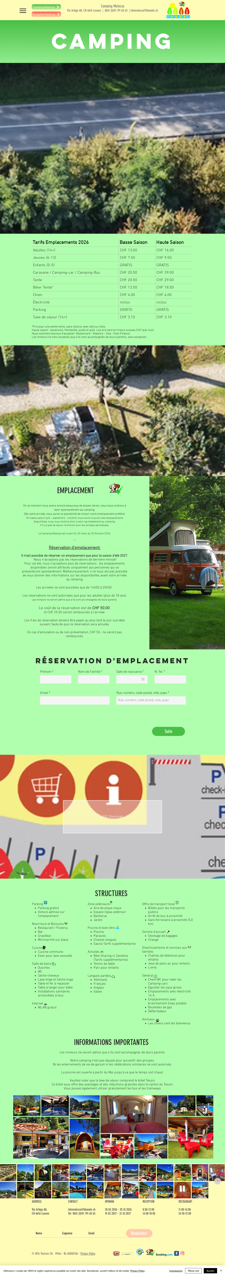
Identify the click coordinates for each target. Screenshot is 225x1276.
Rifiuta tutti (193, 1270)
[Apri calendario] (143, 679)
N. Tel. (159, 672)
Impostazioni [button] (176, 1270)
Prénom (45, 672)
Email (44, 693)
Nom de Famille (89, 672)
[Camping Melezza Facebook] (176, 1253)
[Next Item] (208, 1127)
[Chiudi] (221, 1270)
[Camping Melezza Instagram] (182, 1253)
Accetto (210, 1270)
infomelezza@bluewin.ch (144, 10)
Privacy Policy (88, 1254)
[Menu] (23, 11)
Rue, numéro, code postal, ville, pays (141, 693)
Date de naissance (131, 672)
